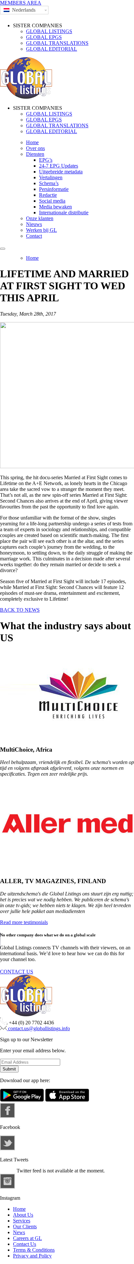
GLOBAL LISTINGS (49, 31)
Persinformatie (54, 189)
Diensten (35, 154)
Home (32, 142)
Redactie (48, 195)
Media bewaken (55, 206)
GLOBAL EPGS (44, 37)
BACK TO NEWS (20, 610)
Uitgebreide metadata (61, 171)
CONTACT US (16, 971)
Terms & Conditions (34, 1250)
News (19, 1232)
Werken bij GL (41, 230)
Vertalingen (50, 177)
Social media (52, 201)
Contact (34, 236)
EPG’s (45, 160)
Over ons (35, 148)
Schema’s (49, 183)
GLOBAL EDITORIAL (51, 49)
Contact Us (24, 1244)
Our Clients (25, 1226)
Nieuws (34, 224)
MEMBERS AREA (20, 3)
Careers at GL (27, 1238)
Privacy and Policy (32, 1255)
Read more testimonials (24, 922)
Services (21, 1220)
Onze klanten (39, 218)
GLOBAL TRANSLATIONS (57, 43)
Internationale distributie (63, 212)
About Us (23, 1215)
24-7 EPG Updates (58, 166)
